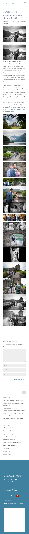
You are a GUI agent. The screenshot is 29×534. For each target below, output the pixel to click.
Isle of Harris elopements (9, 437)
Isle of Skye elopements (9, 445)
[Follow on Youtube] (17, 496)
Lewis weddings (7, 448)
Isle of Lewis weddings (9, 439)
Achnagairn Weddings (9, 428)
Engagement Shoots (8, 431)
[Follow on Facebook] (11, 496)
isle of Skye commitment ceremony (12, 442)
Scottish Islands (7, 451)
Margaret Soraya (7, 21)
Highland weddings (21, 21)
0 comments (5, 23)
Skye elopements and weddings (14, 109)
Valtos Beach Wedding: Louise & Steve (13, 400)
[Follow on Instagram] (14, 496)
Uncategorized (7, 454)
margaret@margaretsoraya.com (14, 503)
